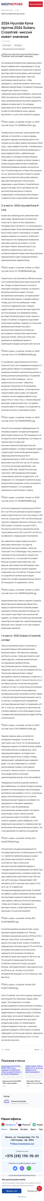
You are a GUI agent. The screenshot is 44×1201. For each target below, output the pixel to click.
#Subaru (18, 45)
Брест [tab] (33, 1129)
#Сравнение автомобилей (14, 49)
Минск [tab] (4, 1129)
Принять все (11, 1191)
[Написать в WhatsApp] (29, 1168)
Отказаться (32, 1191)
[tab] (8, 1124)
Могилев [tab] (14, 1129)
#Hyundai (7, 45)
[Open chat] (39, 1188)
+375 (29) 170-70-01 (22, 1155)
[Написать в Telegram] (15, 1168)
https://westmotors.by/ (23, 1143)
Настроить (22, 1197)
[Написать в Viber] (22, 1168)
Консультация (36, 4)
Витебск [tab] (24, 1129)
